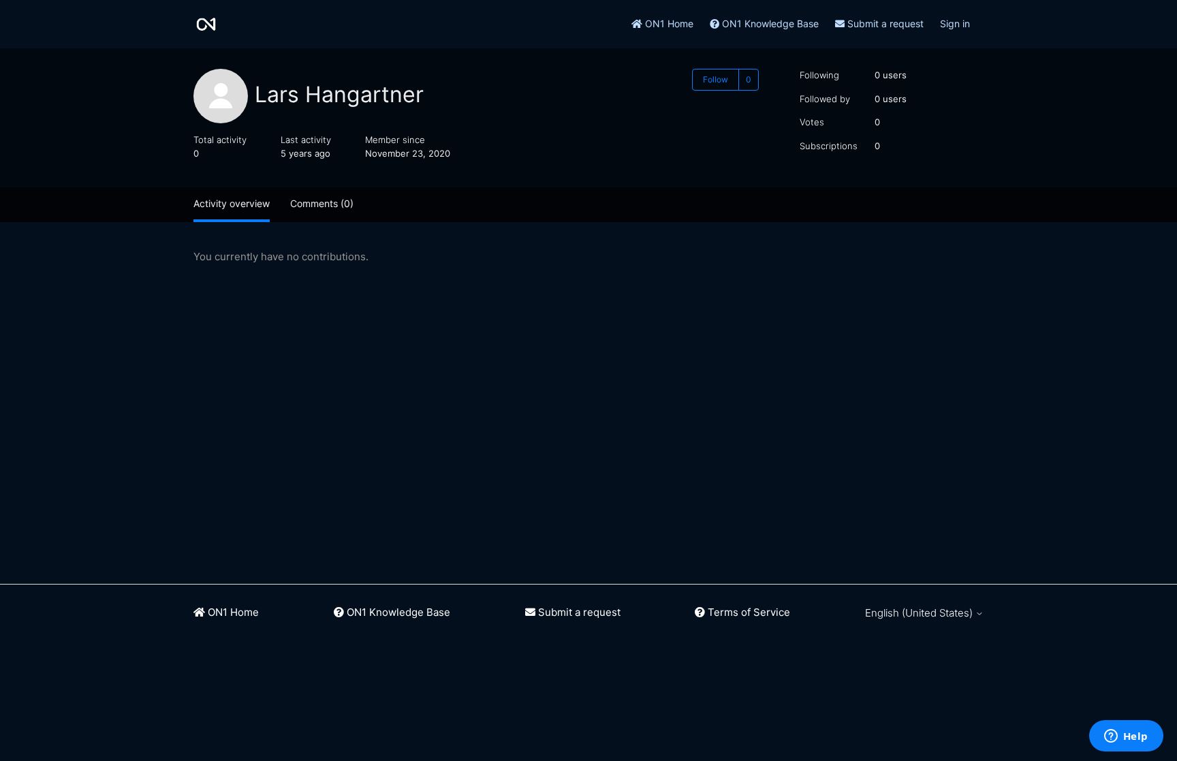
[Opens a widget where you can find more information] (1125, 737)
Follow (715, 79)
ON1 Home (667, 23)
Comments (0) (322, 203)
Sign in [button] (955, 23)
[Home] (206, 24)
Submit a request (884, 23)
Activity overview (231, 203)
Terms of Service (747, 612)
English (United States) (920, 613)
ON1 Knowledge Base (769, 23)
